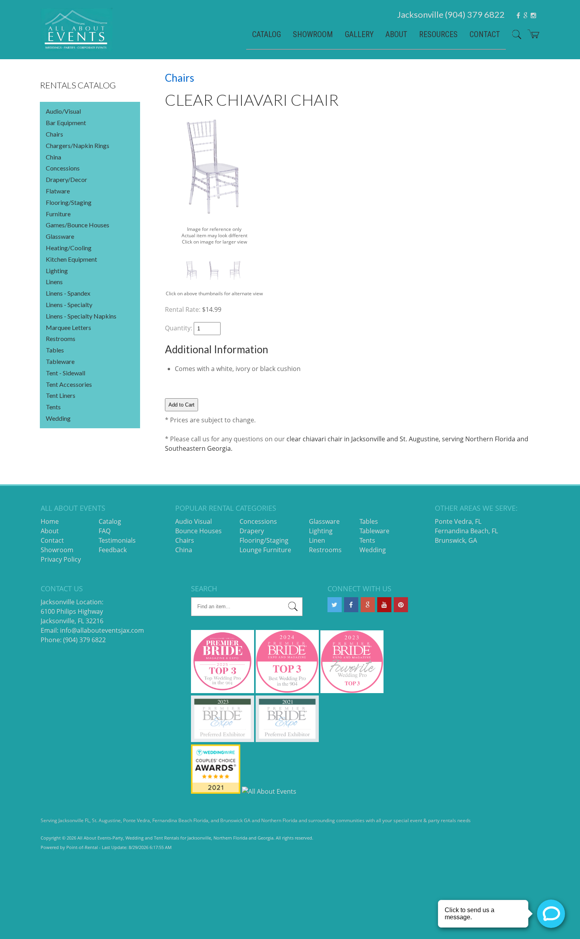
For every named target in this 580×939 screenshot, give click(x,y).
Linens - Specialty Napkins (81, 316)
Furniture (58, 213)
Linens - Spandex (68, 293)
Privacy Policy (61, 559)
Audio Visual (193, 521)
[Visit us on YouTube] (384, 604)
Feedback (113, 549)
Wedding (58, 418)
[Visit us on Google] (368, 604)
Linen (317, 540)
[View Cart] (530, 37)
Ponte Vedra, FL (458, 521)
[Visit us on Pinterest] (401, 604)
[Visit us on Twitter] (334, 604)
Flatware (58, 191)
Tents (53, 406)
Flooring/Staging (69, 202)
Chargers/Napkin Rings (77, 145)
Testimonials (117, 540)
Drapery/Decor (66, 179)
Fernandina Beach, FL (466, 531)
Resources (438, 34)
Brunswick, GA (456, 540)
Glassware (60, 236)
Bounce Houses (198, 531)
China (53, 157)
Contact (485, 34)
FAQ (104, 531)
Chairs (54, 134)
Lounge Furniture (265, 549)
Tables (55, 350)
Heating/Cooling (69, 247)
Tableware (60, 361)
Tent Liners (60, 395)
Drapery (251, 531)
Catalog (266, 34)
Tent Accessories (69, 384)
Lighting (57, 270)
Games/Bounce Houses (77, 225)
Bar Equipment (66, 122)
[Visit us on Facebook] (351, 604)
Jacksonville (451, 14)
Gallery (359, 34)
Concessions (63, 168)
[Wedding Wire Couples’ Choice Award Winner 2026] (269, 791)
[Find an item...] (293, 608)
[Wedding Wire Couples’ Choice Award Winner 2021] (215, 791)
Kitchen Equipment (71, 259)
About (396, 34)
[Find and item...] (514, 37)
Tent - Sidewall (65, 373)
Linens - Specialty (69, 304)
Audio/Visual (63, 111)
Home (50, 521)
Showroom (313, 34)
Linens (54, 281)
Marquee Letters (68, 327)
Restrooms (60, 338)
